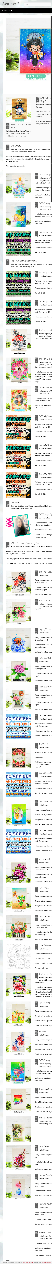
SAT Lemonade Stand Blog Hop (25, 543)
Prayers (42, 1031)
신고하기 (49, 1262)
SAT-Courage (44, 174)
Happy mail (44, 888)
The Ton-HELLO (17, 502)
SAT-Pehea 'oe (45, 387)
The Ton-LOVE (45, 600)
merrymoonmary (28, 1262)
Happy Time (44, 1003)
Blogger (43, 1262)
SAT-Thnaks (16, 146)
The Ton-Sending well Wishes (24, 261)
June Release (45, 945)
